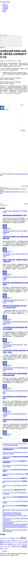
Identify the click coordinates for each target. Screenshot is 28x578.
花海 (10, 544)
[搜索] (10, 41)
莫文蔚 (19, 544)
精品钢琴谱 (5, 8)
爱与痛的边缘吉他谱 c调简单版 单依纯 (12, 512)
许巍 (2, 546)
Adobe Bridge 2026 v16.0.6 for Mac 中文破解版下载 (15, 478)
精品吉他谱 (5, 7)
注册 (3, 47)
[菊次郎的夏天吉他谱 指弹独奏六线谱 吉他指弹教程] (15, 278)
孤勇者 (14, 540)
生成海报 (22, 130)
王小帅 (16, 542)
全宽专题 (5, 551)
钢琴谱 (4, 11)
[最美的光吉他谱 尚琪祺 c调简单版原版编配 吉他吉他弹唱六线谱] (15, 369)
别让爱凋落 (12, 538)
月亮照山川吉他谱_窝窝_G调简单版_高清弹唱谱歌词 (15, 524)
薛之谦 (22, 544)
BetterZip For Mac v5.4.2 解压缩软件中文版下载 (14, 489)
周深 (9, 540)
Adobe (2, 538)
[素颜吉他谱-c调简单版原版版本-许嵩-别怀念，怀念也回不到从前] (15, 301)
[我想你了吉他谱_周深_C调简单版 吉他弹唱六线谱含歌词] (15, 255)
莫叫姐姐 (15, 544)
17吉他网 (16, 555)
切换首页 (5, 4)
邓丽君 (9, 546)
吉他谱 (4, 10)
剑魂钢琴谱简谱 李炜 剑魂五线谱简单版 (12, 514)
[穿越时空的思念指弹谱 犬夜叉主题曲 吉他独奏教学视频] (15, 232)
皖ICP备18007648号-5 (5, 555)
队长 (19, 546)
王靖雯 (21, 542)
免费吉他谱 (5, 5)
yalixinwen (2, 60)
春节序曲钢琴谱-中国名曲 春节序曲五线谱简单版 (14, 525)
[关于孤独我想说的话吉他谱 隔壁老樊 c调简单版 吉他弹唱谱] (15, 323)
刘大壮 (7, 538)
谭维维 (6, 546)
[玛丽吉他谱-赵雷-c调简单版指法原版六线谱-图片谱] (15, 415)
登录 (1, 47)
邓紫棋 (14, 546)
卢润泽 (18, 538)
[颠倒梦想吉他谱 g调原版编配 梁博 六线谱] (15, 211)
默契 (7, 548)
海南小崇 (13, 542)
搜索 (1, 438)
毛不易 (7, 542)
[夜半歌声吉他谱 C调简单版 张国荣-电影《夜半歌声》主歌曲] (15, 346)
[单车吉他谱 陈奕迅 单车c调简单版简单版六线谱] (15, 392)
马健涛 (4, 548)
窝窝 (6, 544)
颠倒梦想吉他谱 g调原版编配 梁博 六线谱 (14, 215)
